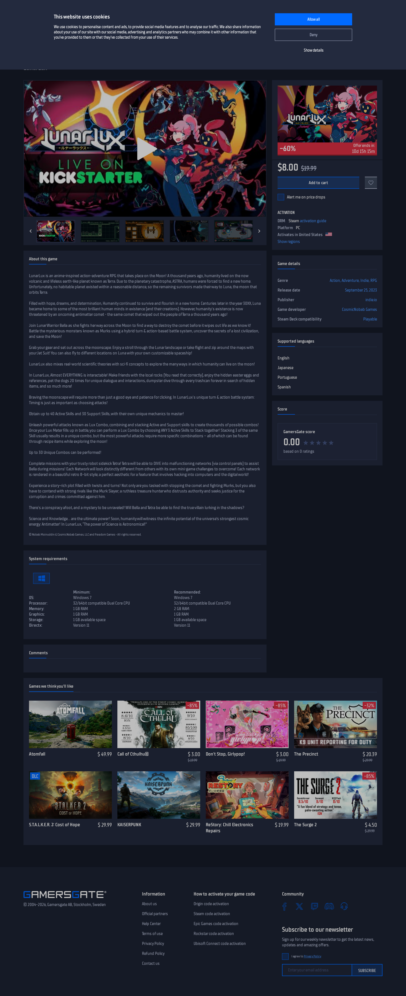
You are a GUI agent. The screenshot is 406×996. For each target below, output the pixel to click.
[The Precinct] (335, 724)
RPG (373, 280)
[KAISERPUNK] (158, 795)
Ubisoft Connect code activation (220, 943)
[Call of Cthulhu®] (158, 724)
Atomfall (37, 754)
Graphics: (37, 614)
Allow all (313, 19)
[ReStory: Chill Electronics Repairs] (247, 795)
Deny (314, 35)
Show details (313, 50)
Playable (370, 319)
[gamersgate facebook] (284, 906)
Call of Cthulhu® (133, 754)
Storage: (36, 619)
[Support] (344, 906)
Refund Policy (153, 953)
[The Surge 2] (335, 795)
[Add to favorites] (371, 183)
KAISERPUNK (129, 825)
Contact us (151, 963)
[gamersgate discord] (329, 906)
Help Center (151, 923)
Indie (364, 280)
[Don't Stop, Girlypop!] (247, 724)
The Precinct (306, 754)
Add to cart (318, 183)
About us (149, 904)
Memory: (36, 608)
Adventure (350, 280)
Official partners (155, 913)
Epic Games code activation (216, 923)
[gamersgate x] (299, 906)
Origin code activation (211, 904)
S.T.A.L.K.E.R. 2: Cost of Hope (54, 825)
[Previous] (30, 231)
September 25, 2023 (361, 290)
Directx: (35, 625)
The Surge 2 (305, 825)
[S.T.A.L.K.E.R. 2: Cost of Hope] (70, 795)
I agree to (306, 956)
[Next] (259, 231)
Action (335, 280)
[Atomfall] (70, 724)
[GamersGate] (64, 899)
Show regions (289, 241)
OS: (31, 597)
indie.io (371, 300)
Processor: (38, 603)
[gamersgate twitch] (314, 906)
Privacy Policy (153, 943)
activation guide (313, 221)
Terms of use (152, 933)
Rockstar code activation (214, 933)
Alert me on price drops (306, 197)
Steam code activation (212, 913)
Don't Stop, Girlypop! (225, 754)
